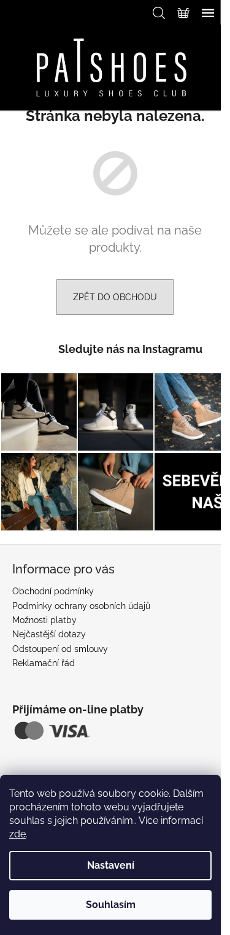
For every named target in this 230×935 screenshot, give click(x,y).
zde (17, 834)
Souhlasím (111, 904)
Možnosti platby (44, 620)
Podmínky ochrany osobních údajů (81, 606)
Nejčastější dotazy (49, 634)
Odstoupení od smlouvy (60, 649)
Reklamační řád (43, 663)
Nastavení (110, 865)
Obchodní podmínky (53, 591)
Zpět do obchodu (115, 297)
